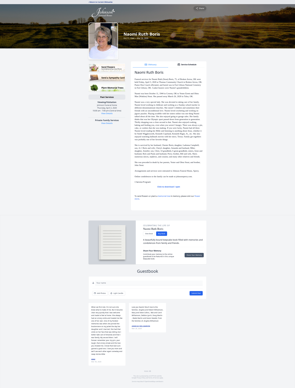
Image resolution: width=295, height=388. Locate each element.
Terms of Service (153, 378)
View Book (149, 234)
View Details (107, 113)
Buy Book (161, 234)
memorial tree (164, 196)
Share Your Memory (194, 255)
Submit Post (196, 293)
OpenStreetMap (150, 381)
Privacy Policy (141, 378)
